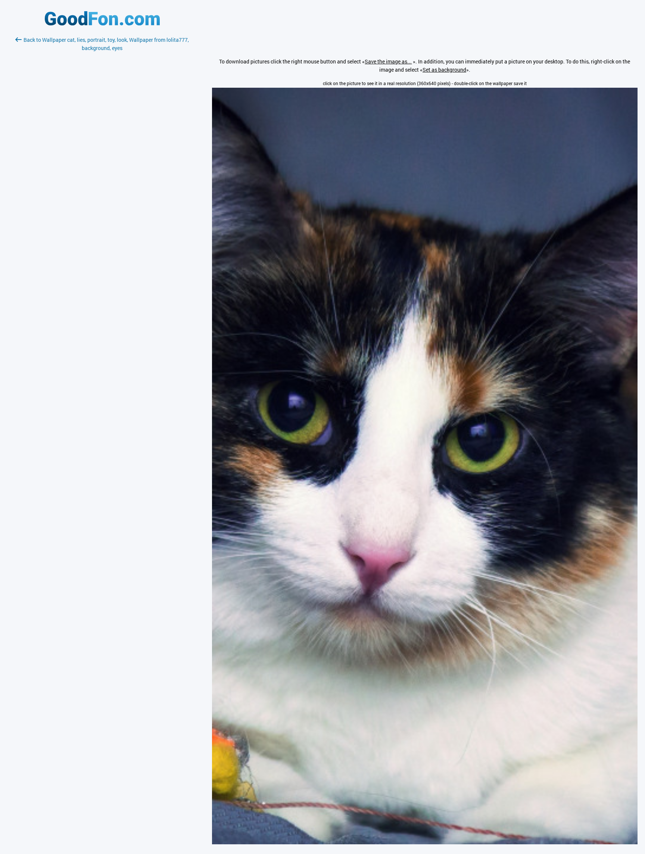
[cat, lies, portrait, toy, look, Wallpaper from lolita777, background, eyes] (425, 842)
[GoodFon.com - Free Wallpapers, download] (102, 23)
